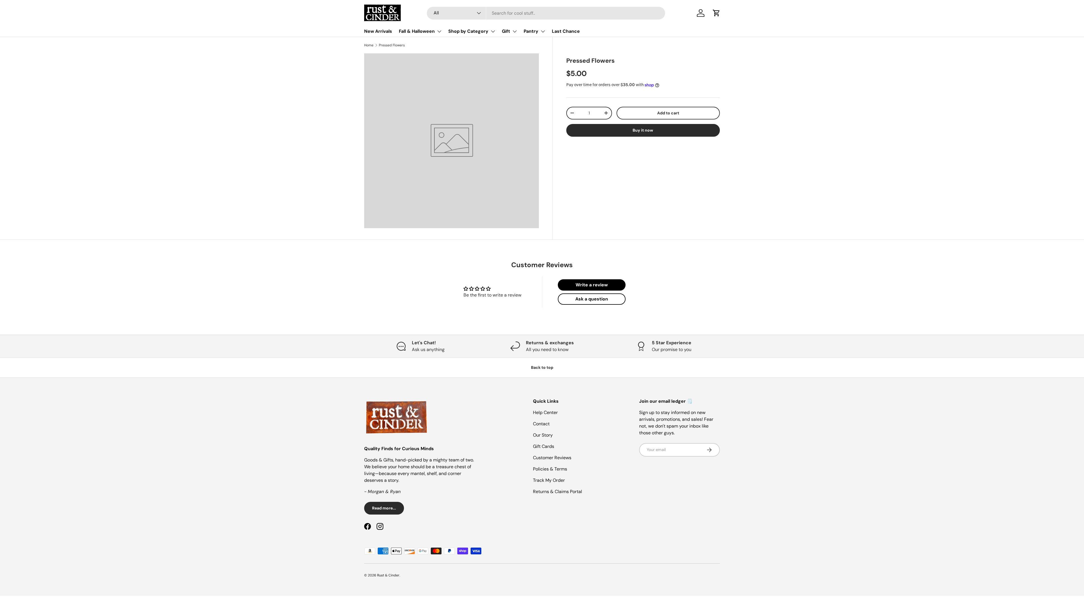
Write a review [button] (592, 285)
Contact (541, 424)
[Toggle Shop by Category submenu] (492, 31)
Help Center (545, 412)
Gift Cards (543, 446)
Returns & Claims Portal (557, 491)
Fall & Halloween (417, 31)
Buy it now (643, 130)
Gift (506, 31)
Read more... (384, 508)
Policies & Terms (550, 469)
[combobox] (546, 13)
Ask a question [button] (591, 299)
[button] (716, 13)
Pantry (531, 31)
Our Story (543, 435)
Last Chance (566, 31)
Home (368, 45)
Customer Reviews (552, 458)
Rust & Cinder (388, 575)
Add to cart (668, 113)
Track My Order (549, 480)
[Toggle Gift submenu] (514, 31)
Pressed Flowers (392, 45)
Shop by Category (468, 31)
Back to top (542, 367)
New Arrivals (378, 31)
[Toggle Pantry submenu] (542, 31)
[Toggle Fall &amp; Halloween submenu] (439, 31)
